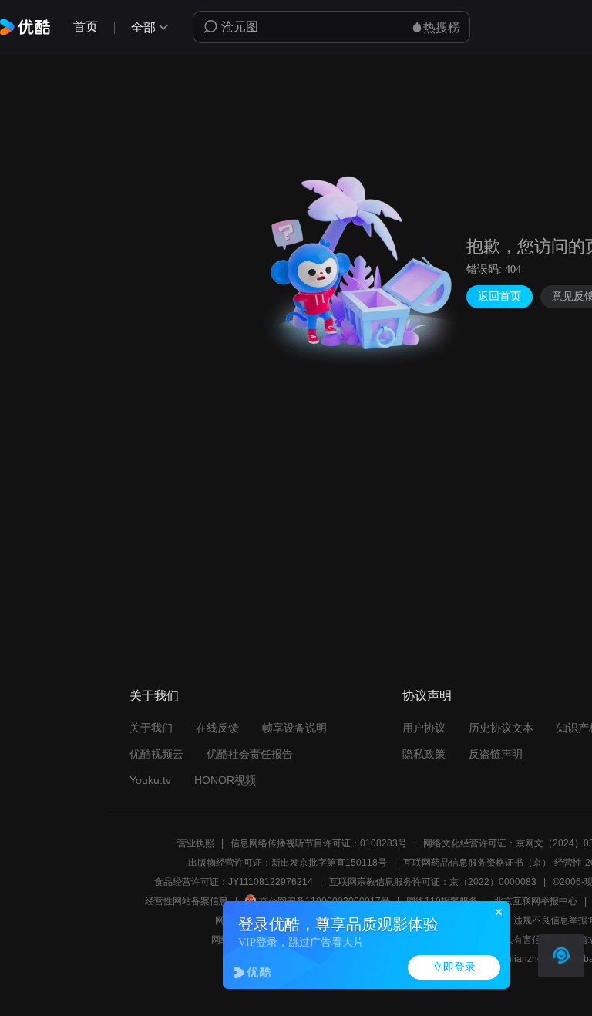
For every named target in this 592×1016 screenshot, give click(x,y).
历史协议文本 (501, 728)
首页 (85, 26)
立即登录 (454, 967)
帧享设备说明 (294, 728)
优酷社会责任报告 (250, 754)
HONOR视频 (225, 780)
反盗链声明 (496, 754)
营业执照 (195, 843)
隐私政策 (424, 754)
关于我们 (151, 728)
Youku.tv (150, 780)
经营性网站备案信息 (186, 901)
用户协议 (424, 728)
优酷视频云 (156, 754)
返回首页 (499, 296)
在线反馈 (217, 728)
